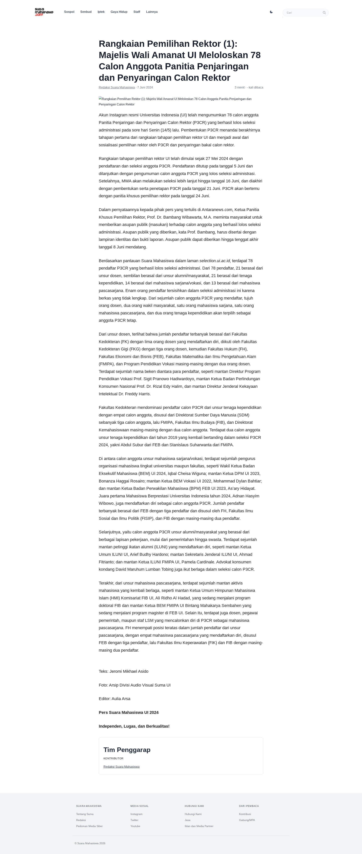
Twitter (134, 820)
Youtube (135, 826)
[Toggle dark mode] (271, 12)
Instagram (136, 814)
